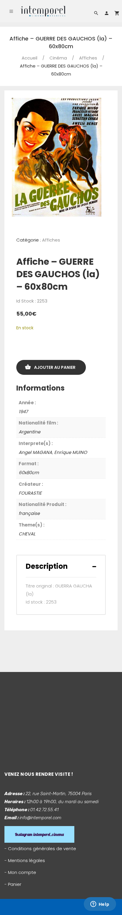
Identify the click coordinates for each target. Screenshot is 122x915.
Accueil (29, 58)
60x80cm (29, 472)
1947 (23, 411)
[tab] (61, 566)
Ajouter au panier (55, 367)
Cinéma (58, 58)
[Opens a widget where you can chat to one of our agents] (100, 904)
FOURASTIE (30, 493)
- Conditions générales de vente (40, 848)
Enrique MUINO (70, 452)
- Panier (12, 884)
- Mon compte (20, 872)
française (29, 513)
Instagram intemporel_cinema (39, 834)
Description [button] (47, 566)
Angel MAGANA (35, 452)
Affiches (88, 58)
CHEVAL (27, 534)
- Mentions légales (24, 860)
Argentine (29, 432)
